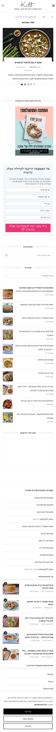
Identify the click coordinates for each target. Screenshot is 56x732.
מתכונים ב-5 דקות (46, 540)
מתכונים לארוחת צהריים (44, 497)
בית (52, 17)
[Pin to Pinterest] (25, 84)
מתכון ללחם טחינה (45, 569)
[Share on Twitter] (28, 84)
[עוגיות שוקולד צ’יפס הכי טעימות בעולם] (11, 605)
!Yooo (50, 681)
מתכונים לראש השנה (45, 512)
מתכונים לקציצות (46, 555)
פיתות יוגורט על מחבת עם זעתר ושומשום (37, 304)
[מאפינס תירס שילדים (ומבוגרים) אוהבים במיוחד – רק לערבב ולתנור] (11, 638)
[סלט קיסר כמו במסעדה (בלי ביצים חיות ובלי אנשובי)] (11, 622)
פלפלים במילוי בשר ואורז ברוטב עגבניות (37, 400)
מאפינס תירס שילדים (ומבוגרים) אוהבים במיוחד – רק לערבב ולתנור (38, 636)
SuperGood (48, 688)
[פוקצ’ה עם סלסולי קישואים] (28, 45)
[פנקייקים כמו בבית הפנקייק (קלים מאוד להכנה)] (11, 589)
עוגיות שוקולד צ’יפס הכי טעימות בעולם (37, 318)
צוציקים (50, 674)
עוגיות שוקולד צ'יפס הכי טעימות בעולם (37, 526)
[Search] (2, 6)
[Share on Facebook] (31, 84)
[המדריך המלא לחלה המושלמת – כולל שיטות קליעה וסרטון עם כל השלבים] (11, 654)
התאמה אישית (28, 719)
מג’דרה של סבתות (45, 373)
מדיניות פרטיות (40, 704)
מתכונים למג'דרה (46, 547)
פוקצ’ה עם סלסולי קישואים (28, 62)
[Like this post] (34, 84)
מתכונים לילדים (47, 533)
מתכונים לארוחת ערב (44, 504)
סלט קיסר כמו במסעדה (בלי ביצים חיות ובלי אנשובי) (39, 619)
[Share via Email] (22, 84)
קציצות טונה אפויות (45, 359)
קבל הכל (28, 711)
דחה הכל (28, 726)
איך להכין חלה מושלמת (44, 562)
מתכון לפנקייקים (46, 519)
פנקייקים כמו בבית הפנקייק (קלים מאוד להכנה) (34, 291)
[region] (28, 712)
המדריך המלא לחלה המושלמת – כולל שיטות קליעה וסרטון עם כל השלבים (37, 652)
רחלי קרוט (33, 67)
